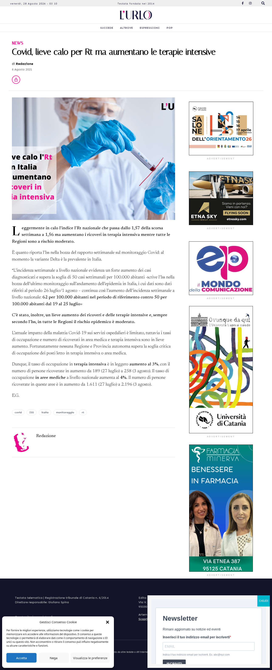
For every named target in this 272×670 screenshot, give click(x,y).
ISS (31, 412)
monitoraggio (65, 412)
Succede (106, 27)
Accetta (21, 658)
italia (44, 412)
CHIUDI (263, 601)
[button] (107, 622)
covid (18, 412)
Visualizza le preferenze (90, 658)
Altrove (126, 27)
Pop (170, 27)
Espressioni (150, 27)
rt (83, 412)
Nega (53, 658)
